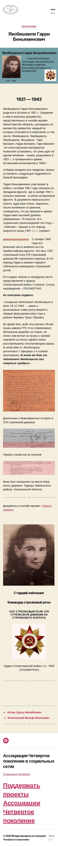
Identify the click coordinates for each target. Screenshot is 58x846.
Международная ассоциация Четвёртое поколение (24, 837)
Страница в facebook (16, 774)
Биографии (29, 26)
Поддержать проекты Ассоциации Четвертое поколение (21, 803)
